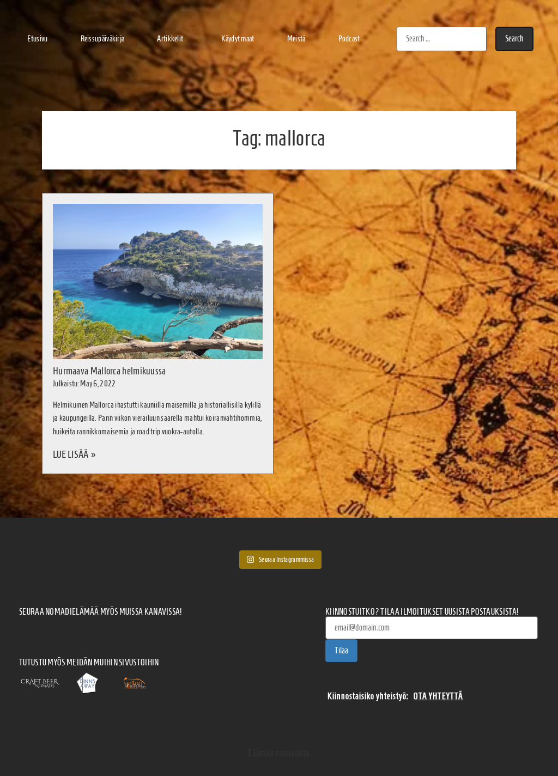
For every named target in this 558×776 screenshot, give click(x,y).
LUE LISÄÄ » (74, 454)
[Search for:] (442, 39)
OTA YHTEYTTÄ (438, 696)
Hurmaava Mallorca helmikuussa (109, 371)
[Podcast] (102, 632)
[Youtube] (151, 632)
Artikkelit (170, 38)
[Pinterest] (200, 632)
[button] (173, 39)
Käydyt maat (237, 38)
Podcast (349, 38)
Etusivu (37, 38)
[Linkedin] (176, 632)
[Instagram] (77, 632)
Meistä (296, 38)
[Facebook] (28, 632)
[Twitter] (126, 632)
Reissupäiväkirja (103, 38)
